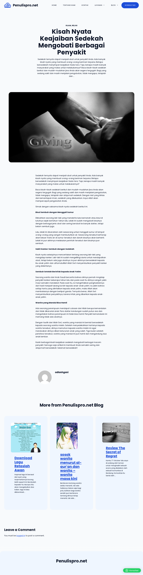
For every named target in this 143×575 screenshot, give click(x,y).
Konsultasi (130, 5)
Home (54, 5)
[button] (132, 570)
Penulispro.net (25, 5)
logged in (20, 535)
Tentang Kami (69, 5)
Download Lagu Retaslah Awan (23, 464)
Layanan (98, 5)
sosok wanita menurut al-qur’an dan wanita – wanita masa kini (71, 466)
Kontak (85, 5)
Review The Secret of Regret (115, 452)
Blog (113, 5)
